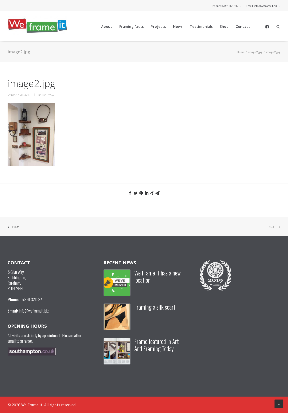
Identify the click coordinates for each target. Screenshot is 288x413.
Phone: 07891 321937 (225, 6)
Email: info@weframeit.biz (261, 6)
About (106, 26)
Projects (158, 26)
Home (241, 52)
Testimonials (201, 26)
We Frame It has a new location (157, 276)
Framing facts (131, 26)
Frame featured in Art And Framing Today (156, 345)
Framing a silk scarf (154, 307)
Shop (224, 26)
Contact (243, 26)
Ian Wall (48, 94)
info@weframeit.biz (34, 310)
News (178, 26)
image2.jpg (255, 52)
